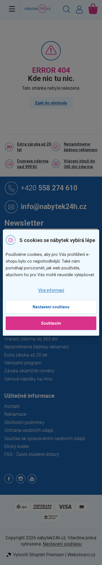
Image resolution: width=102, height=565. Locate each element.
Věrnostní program (22, 363)
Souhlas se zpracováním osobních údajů (44, 438)
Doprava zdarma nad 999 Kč (32, 164)
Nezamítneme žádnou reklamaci (80, 147)
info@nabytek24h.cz (54, 206)
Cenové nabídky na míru (28, 379)
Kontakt (12, 406)
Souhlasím (51, 323)
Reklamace (15, 414)
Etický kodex (16, 446)
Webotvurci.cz (81, 554)
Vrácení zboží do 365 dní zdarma (79, 164)
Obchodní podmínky (24, 422)
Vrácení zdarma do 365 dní (31, 339)
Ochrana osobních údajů (28, 430)
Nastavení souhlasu (51, 307)
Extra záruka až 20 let (34, 147)
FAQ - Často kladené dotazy (31, 454)
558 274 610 (49, 188)
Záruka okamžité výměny (29, 370)
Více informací (51, 290)
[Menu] (12, 8)
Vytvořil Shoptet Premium (38, 554)
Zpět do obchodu (51, 103)
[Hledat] (66, 10)
